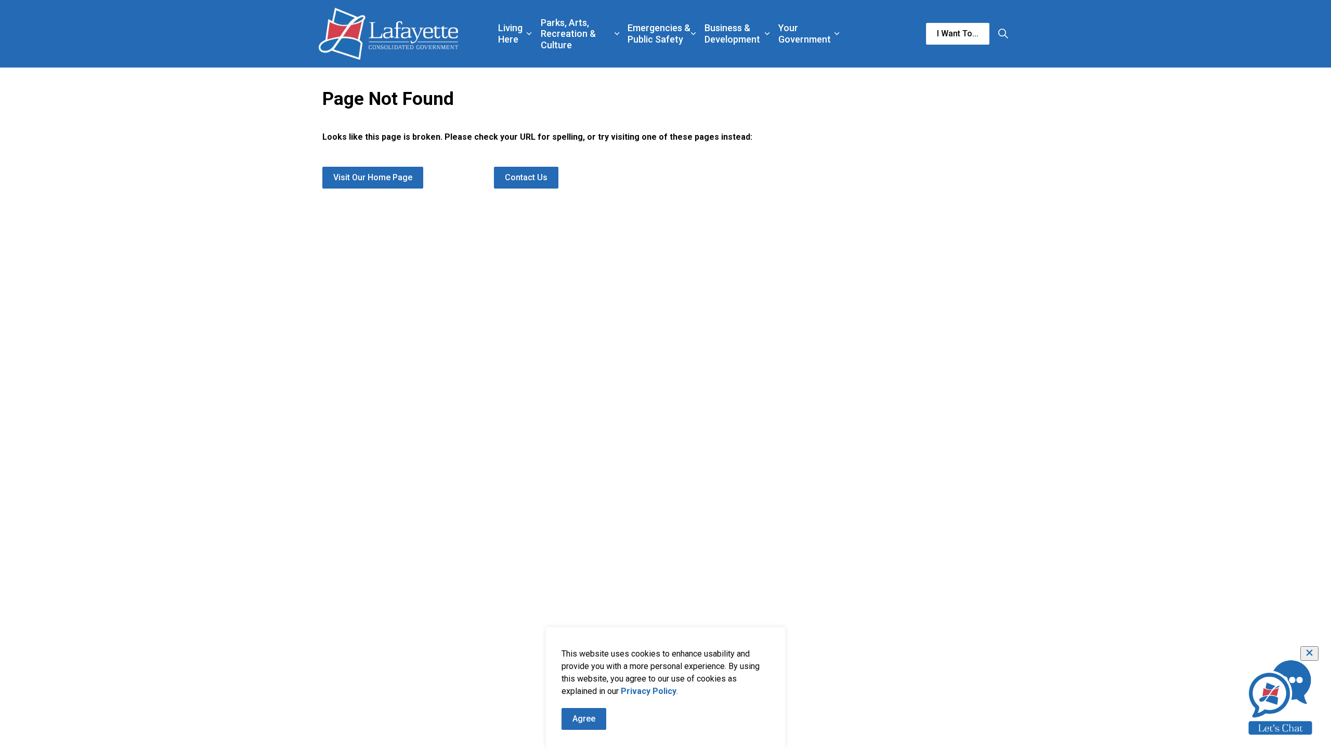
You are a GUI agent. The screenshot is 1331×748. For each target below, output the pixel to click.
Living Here (510, 33)
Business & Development (732, 33)
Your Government (804, 33)
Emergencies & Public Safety (659, 33)
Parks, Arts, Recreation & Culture (568, 33)
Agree (583, 719)
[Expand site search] (1003, 34)
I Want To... (957, 33)
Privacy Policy (648, 691)
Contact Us (526, 177)
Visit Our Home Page (372, 177)
